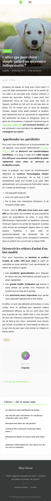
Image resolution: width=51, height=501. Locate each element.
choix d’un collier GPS (12, 125)
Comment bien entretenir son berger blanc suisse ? (23, 429)
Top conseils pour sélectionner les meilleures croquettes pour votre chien (24, 416)
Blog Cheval (25, 467)
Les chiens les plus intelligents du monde (22, 410)
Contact (33, 487)
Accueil (5, 80)
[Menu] (30, 2)
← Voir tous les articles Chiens (15, 382)
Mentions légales (21, 487)
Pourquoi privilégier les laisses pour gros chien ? (25, 437)
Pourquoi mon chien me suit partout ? (21, 423)
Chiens (7, 51)
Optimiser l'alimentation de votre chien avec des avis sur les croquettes (25, 445)
